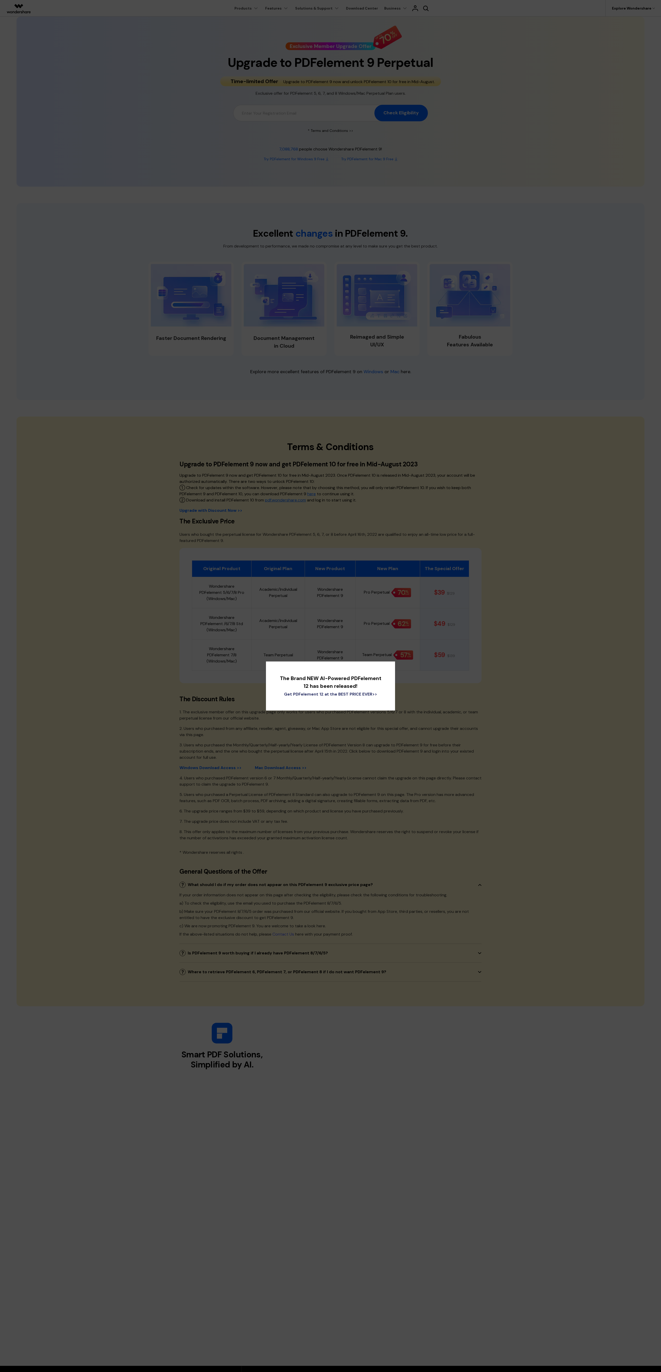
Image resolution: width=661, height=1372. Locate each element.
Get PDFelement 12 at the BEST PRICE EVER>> (330, 694)
